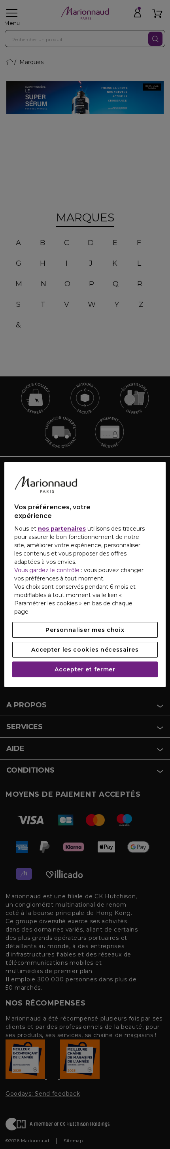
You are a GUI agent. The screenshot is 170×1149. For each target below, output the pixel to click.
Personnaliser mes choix (84, 629)
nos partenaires (62, 528)
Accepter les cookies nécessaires (84, 649)
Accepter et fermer (85, 669)
